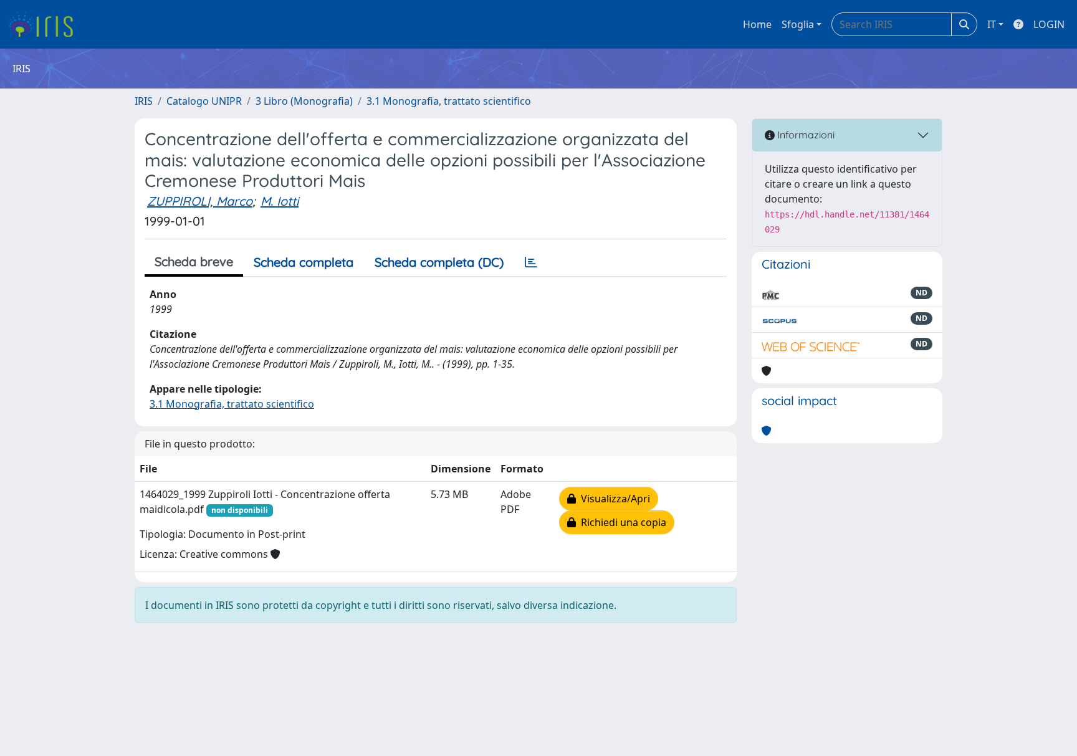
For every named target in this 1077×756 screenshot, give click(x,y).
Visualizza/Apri (613, 498)
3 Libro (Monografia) (304, 101)
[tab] (531, 262)
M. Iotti (280, 201)
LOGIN (1049, 24)
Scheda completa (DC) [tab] (439, 262)
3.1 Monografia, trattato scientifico (448, 101)
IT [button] (991, 24)
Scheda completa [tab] (303, 262)
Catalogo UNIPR (204, 101)
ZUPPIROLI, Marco (199, 201)
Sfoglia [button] (798, 24)
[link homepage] (45, 24)
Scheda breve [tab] (194, 261)
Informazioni (805, 134)
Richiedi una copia (621, 522)
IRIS (144, 101)
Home (757, 24)
